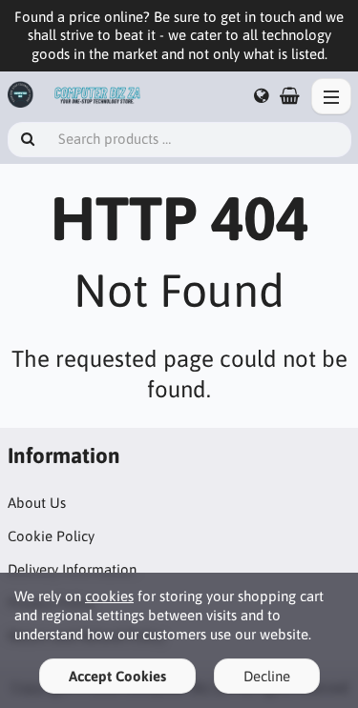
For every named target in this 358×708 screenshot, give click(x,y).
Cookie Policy (51, 536)
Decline (266, 676)
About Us (37, 503)
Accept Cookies (117, 676)
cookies (109, 596)
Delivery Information (72, 569)
